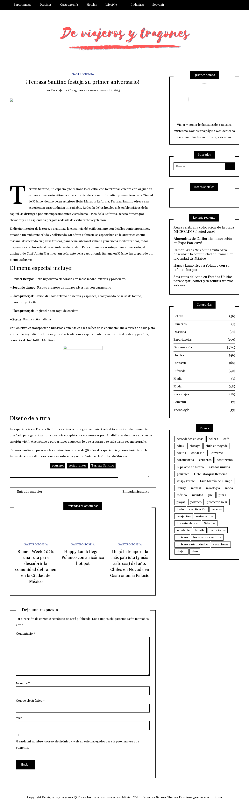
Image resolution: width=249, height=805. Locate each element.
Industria (137, 5)
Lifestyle (111, 5)
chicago (194, 446)
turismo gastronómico (192, 544)
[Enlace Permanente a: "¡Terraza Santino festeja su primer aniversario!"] (83, 139)
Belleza (204, 316)
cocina (181, 453)
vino (195, 551)
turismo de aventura (207, 537)
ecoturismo (225, 460)
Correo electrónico (30, 701)
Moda (204, 386)
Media (204, 379)
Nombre (23, 683)
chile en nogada (217, 446)
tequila (199, 530)
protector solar (217, 502)
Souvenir (158, 5)
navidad (197, 495)
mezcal (196, 488)
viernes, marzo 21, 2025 (104, 90)
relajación (184, 516)
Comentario (25, 634)
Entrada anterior (29, 491)
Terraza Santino (102, 465)
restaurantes (77, 465)
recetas (217, 509)
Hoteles (92, 5)
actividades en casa (190, 439)
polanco (196, 502)
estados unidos (219, 467)
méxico (182, 495)
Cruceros (204, 324)
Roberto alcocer (188, 523)
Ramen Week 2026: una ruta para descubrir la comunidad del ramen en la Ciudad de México (203, 254)
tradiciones (217, 530)
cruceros (205, 460)
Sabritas (209, 523)
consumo (197, 453)
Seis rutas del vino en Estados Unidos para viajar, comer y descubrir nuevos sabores (203, 281)
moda (229, 488)
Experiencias (22, 5)
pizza (222, 495)
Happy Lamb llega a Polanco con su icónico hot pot (82, 558)
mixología (213, 488)
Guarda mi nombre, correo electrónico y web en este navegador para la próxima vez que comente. (77, 745)
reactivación (197, 509)
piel (210, 495)
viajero (181, 551)
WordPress (214, 797)
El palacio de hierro (190, 467)
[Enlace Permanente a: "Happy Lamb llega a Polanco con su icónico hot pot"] (82, 526)
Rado (180, 509)
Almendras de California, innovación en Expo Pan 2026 (203, 241)
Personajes (204, 394)
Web (19, 718)
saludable (183, 530)
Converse (216, 453)
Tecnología (204, 410)
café (226, 439)
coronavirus (185, 460)
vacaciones (221, 544)
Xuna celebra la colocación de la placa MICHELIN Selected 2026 (204, 229)
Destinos (46, 5)
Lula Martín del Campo (216, 481)
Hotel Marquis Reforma (210, 474)
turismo (182, 537)
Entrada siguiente (136, 491)
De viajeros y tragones (67, 90)
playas (181, 502)
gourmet (58, 465)
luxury (181, 488)
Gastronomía (69, 5)
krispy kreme (186, 481)
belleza (213, 439)
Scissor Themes (167, 797)
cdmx (180, 446)
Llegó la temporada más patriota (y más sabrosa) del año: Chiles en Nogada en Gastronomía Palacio (129, 563)
